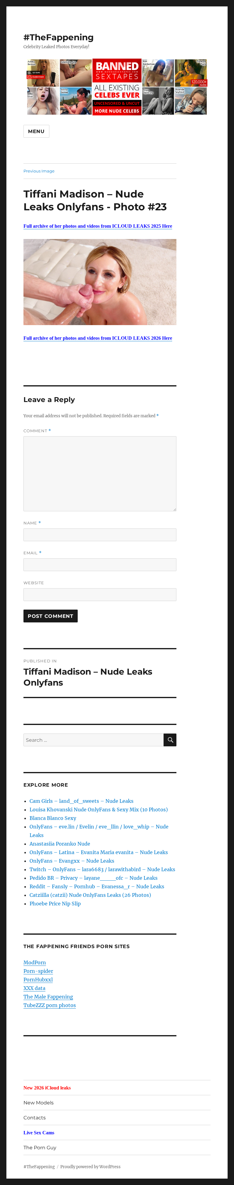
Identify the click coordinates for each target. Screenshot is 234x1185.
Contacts (34, 1118)
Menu (36, 131)
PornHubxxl (38, 980)
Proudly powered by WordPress (90, 1166)
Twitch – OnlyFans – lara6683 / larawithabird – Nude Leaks (102, 869)
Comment (37, 430)
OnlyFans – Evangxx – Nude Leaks (72, 861)
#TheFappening (58, 37)
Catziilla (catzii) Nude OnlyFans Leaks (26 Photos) (90, 895)
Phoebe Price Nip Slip (55, 904)
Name (32, 523)
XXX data (34, 988)
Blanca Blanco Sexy (53, 818)
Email (32, 553)
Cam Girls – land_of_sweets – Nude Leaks (81, 801)
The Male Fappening (48, 997)
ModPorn (34, 962)
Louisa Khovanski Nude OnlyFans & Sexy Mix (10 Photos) (99, 809)
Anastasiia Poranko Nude (60, 844)
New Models (38, 1103)
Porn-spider (38, 971)
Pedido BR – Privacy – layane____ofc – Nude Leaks (94, 878)
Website (33, 582)
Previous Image (39, 171)
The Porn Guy (39, 1148)
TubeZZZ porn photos (49, 1005)
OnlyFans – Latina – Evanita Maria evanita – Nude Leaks (99, 852)
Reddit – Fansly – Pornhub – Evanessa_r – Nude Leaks (97, 886)
